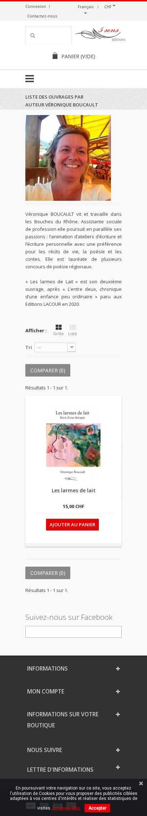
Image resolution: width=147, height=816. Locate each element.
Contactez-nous (42, 16)
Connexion (35, 6)
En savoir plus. (66, 808)
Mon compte (45, 691)
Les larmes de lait (74, 490)
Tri (28, 347)
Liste (72, 333)
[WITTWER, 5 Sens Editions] (100, 35)
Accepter (97, 808)
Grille (58, 333)
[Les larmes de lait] (73, 444)
